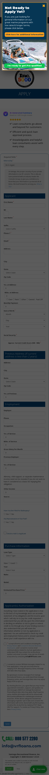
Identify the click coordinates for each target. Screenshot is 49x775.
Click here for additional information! (24, 34)
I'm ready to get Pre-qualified (25, 65)
